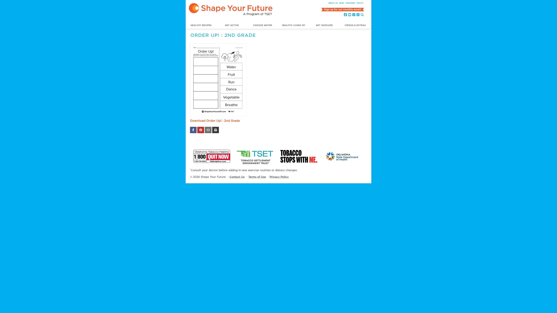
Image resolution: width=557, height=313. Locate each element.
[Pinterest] (358, 15)
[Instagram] (354, 15)
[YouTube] (349, 15)
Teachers (350, 3)
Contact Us (237, 176)
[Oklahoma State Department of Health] (342, 156)
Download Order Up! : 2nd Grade (215, 120)
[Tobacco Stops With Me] (299, 156)
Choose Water (262, 25)
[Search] (362, 15)
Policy (360, 3)
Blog (341, 3)
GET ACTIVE (232, 25)
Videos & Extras (355, 25)
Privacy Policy (279, 176)
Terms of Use (257, 176)
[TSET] (255, 156)
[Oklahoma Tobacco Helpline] (212, 156)
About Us (333, 3)
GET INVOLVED (324, 25)
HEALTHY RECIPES (201, 25)
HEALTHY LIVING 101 (293, 25)
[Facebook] (345, 15)
